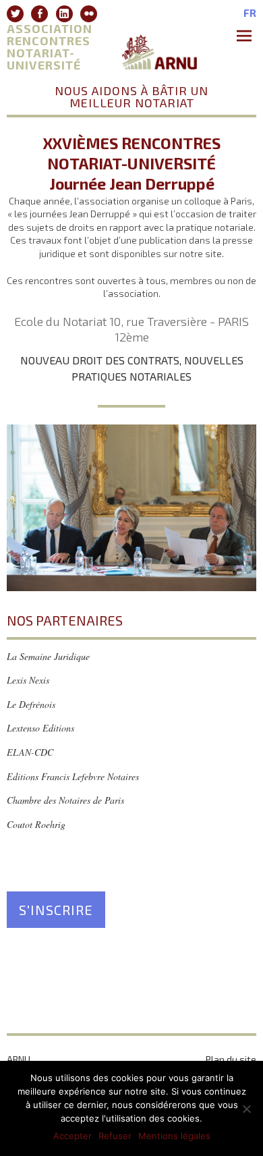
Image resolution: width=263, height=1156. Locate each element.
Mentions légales (174, 1135)
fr (249, 13)
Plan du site (231, 1059)
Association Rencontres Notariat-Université (49, 46)
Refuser (115, 1135)
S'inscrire (56, 910)
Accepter (72, 1135)
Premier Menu (246, 37)
